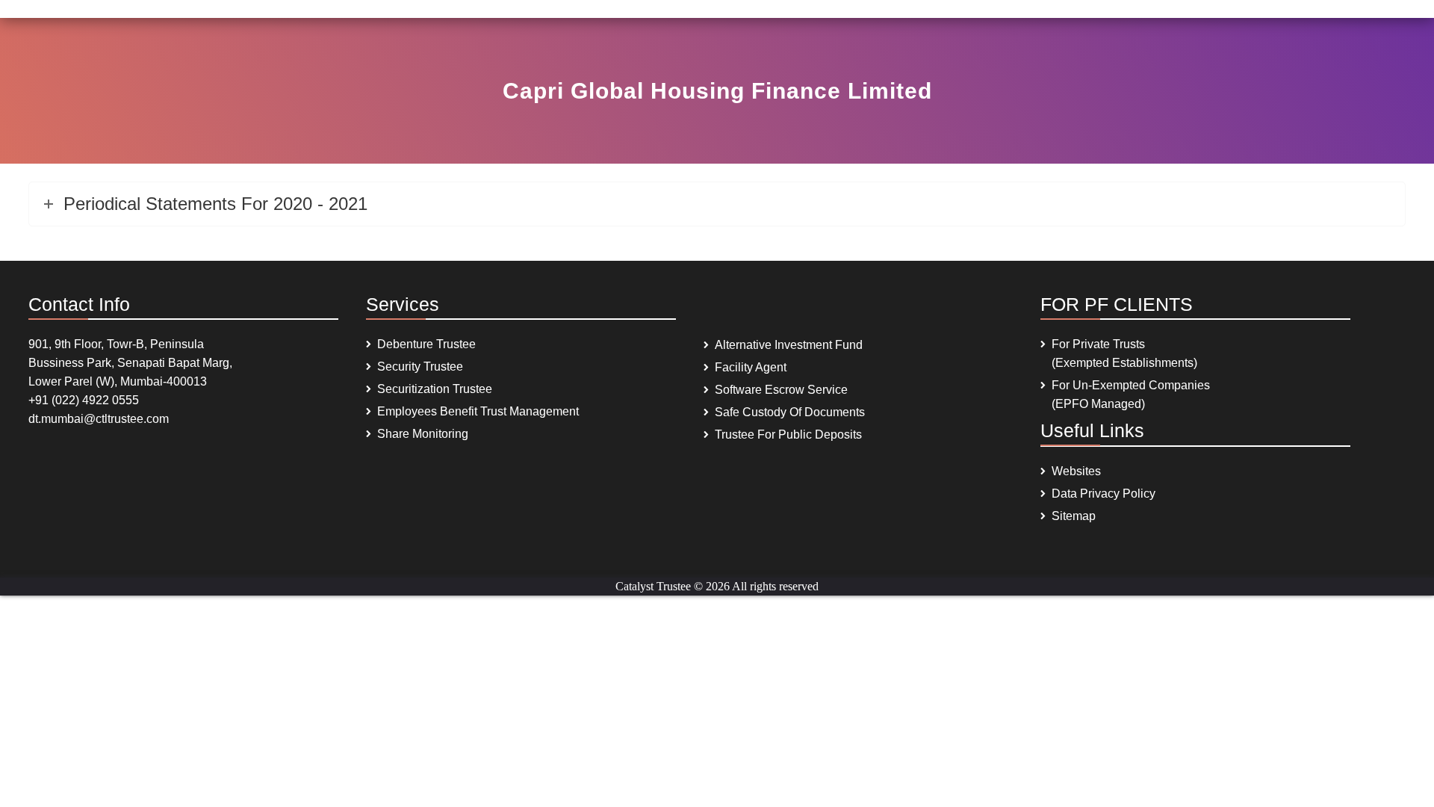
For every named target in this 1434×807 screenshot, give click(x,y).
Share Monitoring (422, 433)
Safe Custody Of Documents (790, 412)
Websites (1076, 471)
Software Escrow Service (781, 389)
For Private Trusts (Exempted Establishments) (1124, 353)
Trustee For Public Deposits (788, 434)
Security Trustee (420, 366)
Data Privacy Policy (1103, 493)
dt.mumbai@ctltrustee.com (98, 418)
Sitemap (1074, 516)
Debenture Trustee (426, 344)
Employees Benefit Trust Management (478, 411)
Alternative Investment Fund (789, 344)
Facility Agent (750, 367)
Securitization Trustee (434, 389)
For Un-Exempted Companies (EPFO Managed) (1131, 394)
